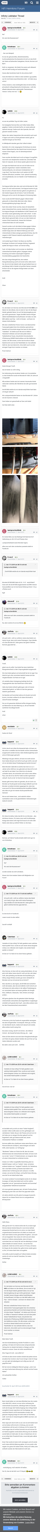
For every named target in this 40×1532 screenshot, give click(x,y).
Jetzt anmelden (20, 1500)
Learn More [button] (29, 1522)
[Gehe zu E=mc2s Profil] (4, 302)
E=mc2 (10, 301)
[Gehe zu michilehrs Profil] (4, 727)
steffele (11, 631)
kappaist (11, 742)
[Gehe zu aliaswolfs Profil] (4, 602)
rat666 (10, 111)
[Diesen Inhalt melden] (34, 30)
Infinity (18, 18)
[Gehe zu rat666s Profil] (4, 112)
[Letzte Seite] (37, 22)
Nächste (32, 22)
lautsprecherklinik (14, 28)
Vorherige (8, 22)
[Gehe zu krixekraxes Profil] (4, 47)
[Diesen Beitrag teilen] (36, 30)
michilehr (11, 727)
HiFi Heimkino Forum (13, 8)
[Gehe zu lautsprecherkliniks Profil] (4, 29)
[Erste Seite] (2, 22)
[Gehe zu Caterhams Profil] (4, 938)
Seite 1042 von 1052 (20, 22)
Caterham (11, 937)
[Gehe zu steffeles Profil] (4, 632)
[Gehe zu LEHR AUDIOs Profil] (4, 1058)
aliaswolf (11, 601)
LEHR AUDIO (12, 1057)
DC (5, 18)
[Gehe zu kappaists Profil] (4, 743)
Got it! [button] (10, 1528)
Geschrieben (16, 30)
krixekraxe (11, 47)
